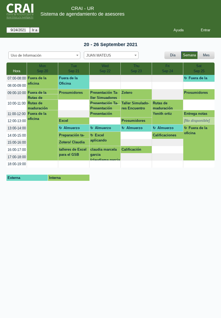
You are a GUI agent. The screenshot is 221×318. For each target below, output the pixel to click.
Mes (206, 55)
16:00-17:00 (17, 150)
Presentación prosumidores (102, 108)
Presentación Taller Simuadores (104, 95)
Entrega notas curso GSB (195, 114)
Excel (63, 121)
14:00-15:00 (17, 135)
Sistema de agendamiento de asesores (82, 14)
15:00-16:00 (17, 142)
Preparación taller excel (71, 136)
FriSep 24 (167, 68)
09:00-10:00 (17, 93)
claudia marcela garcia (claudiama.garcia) (105, 153)
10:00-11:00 (17, 103)
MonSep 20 (42, 68)
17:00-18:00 (17, 157)
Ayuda (179, 30)
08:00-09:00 (17, 86)
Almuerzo (72, 128)
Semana (189, 55)
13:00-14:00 (17, 128)
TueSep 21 (73, 68)
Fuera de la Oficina (68, 80)
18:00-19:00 (17, 164)
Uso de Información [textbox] (26, 55)
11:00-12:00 (17, 114)
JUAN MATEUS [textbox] (98, 55)
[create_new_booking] (104, 78)
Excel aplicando (98, 138)
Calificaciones (164, 135)
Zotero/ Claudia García (72, 143)
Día (172, 55)
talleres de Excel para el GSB (73, 152)
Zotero (127, 93)
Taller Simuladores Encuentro (135, 105)
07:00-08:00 (17, 78)
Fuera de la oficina (37, 80)
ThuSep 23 (136, 68)
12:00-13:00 (17, 121)
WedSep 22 (104, 68)
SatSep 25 (199, 68)
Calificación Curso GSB (131, 150)
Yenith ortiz (162, 114)
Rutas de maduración (38, 98)
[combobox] (44, 55)
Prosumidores (71, 93)
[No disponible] (197, 121)
